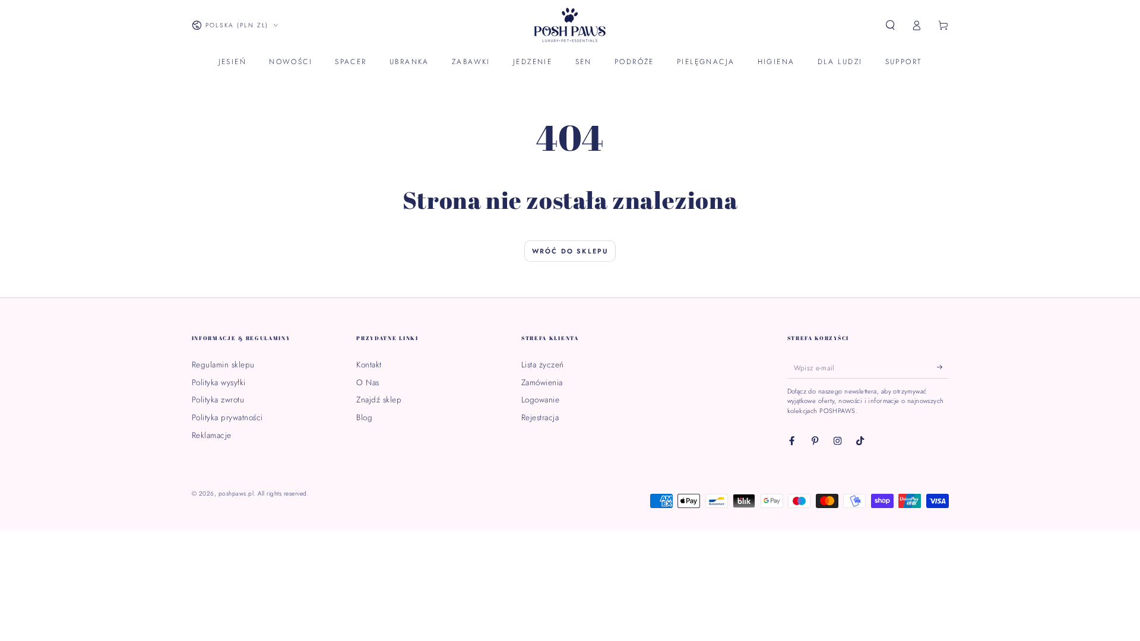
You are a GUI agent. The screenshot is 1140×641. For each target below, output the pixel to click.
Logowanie (540, 399)
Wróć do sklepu (570, 251)
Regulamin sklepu (223, 364)
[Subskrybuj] (943, 367)
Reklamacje (212, 435)
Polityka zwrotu (218, 399)
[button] (891, 25)
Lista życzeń (542, 364)
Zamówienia (542, 382)
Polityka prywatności (227, 417)
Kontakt (369, 364)
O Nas (367, 382)
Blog (364, 417)
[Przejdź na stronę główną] (570, 25)
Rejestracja (540, 417)
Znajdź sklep (378, 399)
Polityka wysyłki (219, 382)
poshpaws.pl (236, 493)
